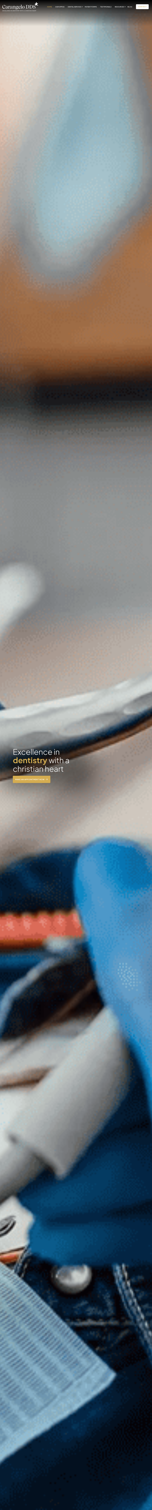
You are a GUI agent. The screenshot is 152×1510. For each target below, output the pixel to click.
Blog (130, 7)
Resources (119, 7)
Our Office (59, 7)
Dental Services (74, 7)
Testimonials (106, 7)
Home (49, 7)
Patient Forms (91, 7)
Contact (142, 7)
